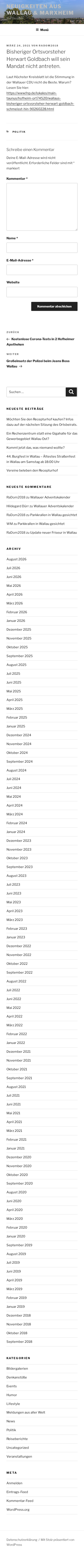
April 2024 (14, 805)
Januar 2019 (15, 1307)
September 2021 (19, 1078)
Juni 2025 (13, 682)
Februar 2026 (16, 612)
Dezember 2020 (18, 1157)
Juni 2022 (13, 999)
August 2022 (16, 981)
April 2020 (14, 1210)
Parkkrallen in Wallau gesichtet (53, 515)
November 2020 (18, 1166)
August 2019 (16, 1254)
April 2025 (14, 700)
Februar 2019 (16, 1298)
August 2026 (16, 559)
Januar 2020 (15, 1236)
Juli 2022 (13, 990)
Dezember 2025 (18, 630)
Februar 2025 (16, 717)
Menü (44, 30)
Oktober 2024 (17, 753)
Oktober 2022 (17, 964)
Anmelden (14, 1483)
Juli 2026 (13, 568)
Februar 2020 (16, 1227)
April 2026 (14, 594)
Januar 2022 (15, 1043)
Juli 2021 (13, 1095)
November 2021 (18, 1060)
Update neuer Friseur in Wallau (53, 533)
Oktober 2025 (17, 647)
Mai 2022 (13, 1008)
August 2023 (16, 876)
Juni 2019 (13, 1271)
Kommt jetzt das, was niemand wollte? (35, 448)
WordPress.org (18, 1510)
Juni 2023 (13, 893)
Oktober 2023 (17, 858)
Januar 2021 (15, 1148)
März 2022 (14, 1025)
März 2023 (14, 920)
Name (12, 238)
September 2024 (19, 762)
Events (11, 1386)
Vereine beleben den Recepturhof (32, 470)
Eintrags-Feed (17, 1492)
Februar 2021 (16, 1140)
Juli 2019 (13, 1263)
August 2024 (16, 770)
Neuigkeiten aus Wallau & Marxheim (40, 9)
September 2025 (19, 656)
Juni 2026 (13, 577)
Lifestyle (13, 1404)
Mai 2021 (13, 1113)
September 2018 (19, 1342)
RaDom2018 (49, 45)
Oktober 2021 (16, 1069)
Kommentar (17, 179)
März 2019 (14, 1289)
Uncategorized (17, 1448)
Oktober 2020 (17, 1175)
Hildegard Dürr (17, 506)
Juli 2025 (13, 674)
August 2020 (16, 1192)
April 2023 (14, 911)
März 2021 (14, 1131)
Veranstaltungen (19, 1456)
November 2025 (18, 638)
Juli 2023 (13, 885)
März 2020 (14, 1219)
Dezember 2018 (18, 1315)
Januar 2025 (15, 726)
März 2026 (14, 603)
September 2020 (19, 1183)
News (10, 1421)
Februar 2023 (16, 929)
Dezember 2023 (18, 841)
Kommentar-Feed (19, 1501)
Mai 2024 (13, 797)
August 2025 (16, 665)
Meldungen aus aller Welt (25, 1412)
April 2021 (14, 1122)
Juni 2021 (13, 1104)
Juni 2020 (13, 1201)
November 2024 (18, 744)
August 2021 (16, 1087)
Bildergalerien (17, 1369)
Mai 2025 (13, 691)
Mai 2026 (13, 586)
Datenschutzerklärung (21, 1539)
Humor (11, 1395)
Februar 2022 (16, 1034)
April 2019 (14, 1280)
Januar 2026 (15, 621)
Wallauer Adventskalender (50, 497)
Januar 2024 (15, 832)
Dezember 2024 (18, 735)
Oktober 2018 (16, 1333)
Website (13, 282)
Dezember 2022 (18, 946)
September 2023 (19, 867)
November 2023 (18, 849)
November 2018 (18, 1324)
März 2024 (14, 814)
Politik (19, 131)
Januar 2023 (15, 937)
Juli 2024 (13, 779)
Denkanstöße (16, 1377)
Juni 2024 (13, 788)
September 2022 (19, 972)
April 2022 (14, 1016)
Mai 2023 (13, 902)
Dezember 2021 (18, 1052)
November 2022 (18, 955)
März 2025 (14, 709)
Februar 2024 (16, 823)
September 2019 (19, 1245)
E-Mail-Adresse (19, 260)
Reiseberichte (17, 1439)
